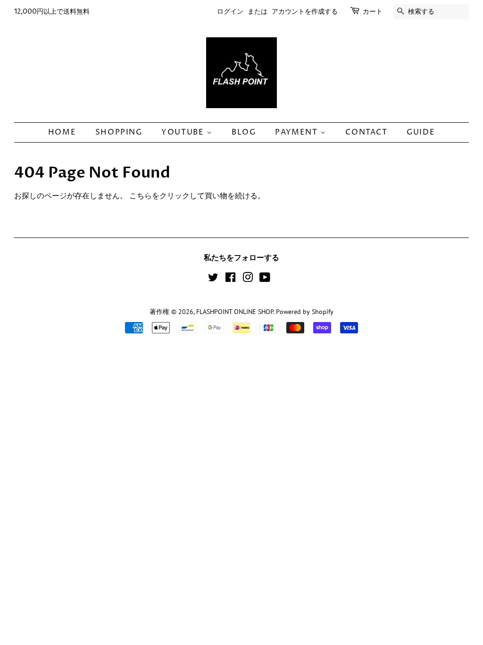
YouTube (184, 132)
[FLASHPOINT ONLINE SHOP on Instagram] (247, 279)
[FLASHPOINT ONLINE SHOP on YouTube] (264, 279)
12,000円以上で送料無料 (52, 11)
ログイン (230, 11)
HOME (62, 132)
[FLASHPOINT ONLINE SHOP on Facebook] (230, 279)
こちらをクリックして (167, 195)
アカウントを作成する (305, 11)
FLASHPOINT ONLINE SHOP (234, 311)
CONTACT (366, 132)
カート (373, 11)
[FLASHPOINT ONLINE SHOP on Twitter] (213, 279)
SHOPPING (118, 132)
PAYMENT (297, 132)
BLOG (244, 132)
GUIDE (421, 132)
